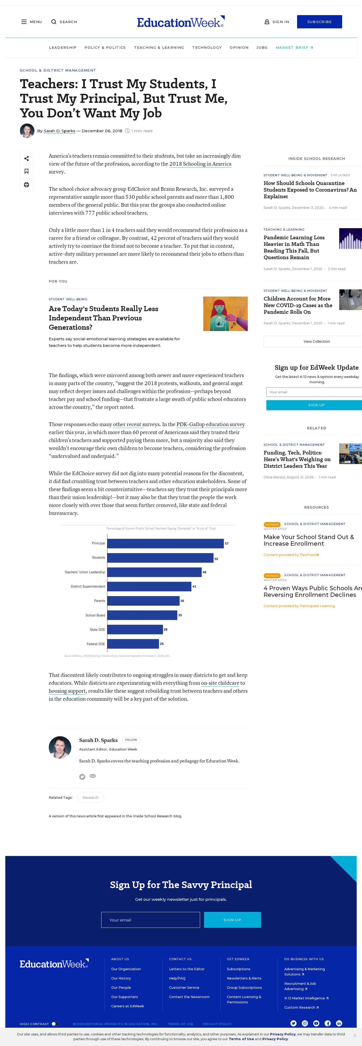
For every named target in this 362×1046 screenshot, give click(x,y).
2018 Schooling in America (200, 163)
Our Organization (126, 969)
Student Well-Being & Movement (295, 175)
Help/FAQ (177, 978)
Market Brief (293, 47)
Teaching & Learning (159, 47)
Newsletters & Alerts (244, 978)
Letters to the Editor (187, 969)
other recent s (128, 424)
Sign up (232, 920)
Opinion (239, 47)
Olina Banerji (274, 477)
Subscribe (319, 22)
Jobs (262, 47)
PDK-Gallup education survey (210, 424)
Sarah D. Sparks (59, 130)
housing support (67, 690)
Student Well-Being (68, 299)
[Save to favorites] (26, 171)
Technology (207, 47)
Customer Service (184, 988)
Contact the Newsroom (189, 997)
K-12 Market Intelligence (305, 998)
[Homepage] (181, 22)
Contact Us (180, 959)
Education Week (123, 749)
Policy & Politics (105, 47)
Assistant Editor (93, 749)
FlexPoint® (309, 555)
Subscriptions (238, 969)
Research (90, 798)
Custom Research (300, 1007)
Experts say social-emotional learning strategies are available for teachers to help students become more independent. (114, 342)
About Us (120, 959)
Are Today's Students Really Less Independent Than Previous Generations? (103, 318)
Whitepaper (275, 529)
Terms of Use (180, 1024)
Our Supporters (124, 997)
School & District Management (58, 70)
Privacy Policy (217, 1024)
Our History (121, 978)
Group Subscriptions (244, 988)
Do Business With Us (304, 959)
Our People (121, 988)
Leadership (63, 47)
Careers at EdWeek (127, 1006)
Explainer (340, 175)
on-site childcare (220, 682)
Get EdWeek (238, 959)
